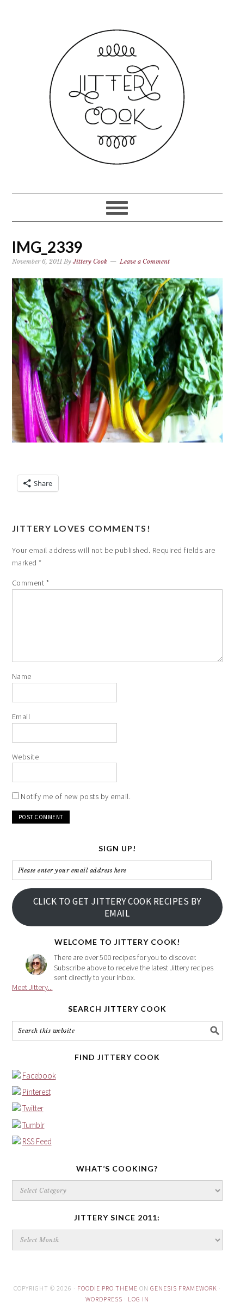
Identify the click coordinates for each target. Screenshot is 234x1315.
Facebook (39, 1075)
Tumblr (33, 1125)
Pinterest (36, 1092)
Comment (31, 583)
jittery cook (117, 92)
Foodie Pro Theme (107, 1288)
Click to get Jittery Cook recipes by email (117, 907)
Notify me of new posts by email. (76, 796)
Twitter (33, 1108)
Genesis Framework (183, 1288)
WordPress (103, 1299)
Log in (138, 1299)
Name (22, 676)
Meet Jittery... (32, 987)
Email (21, 716)
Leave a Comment (145, 261)
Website (25, 757)
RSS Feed (37, 1141)
